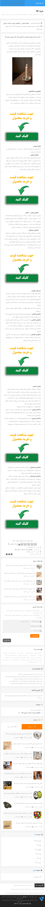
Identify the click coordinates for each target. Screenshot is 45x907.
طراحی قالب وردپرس (26, 903)
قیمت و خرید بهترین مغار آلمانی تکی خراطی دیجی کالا (29, 823)
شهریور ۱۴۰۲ (38, 849)
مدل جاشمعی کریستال (33, 662)
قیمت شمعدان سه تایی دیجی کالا (29, 660)
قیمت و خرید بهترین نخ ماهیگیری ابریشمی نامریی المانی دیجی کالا (18, 793)
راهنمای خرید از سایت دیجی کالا (23, 549)
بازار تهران (24, 897)
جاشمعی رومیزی (38, 653)
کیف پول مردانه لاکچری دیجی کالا (36, 893)
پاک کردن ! (7, 640)
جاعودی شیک (33, 655)
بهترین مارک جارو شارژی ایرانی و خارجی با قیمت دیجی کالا (28, 783)
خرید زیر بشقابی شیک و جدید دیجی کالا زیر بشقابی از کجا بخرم (19, 581)
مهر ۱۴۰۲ (39, 845)
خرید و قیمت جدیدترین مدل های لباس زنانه (23, 885)
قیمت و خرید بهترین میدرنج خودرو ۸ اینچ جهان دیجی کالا (28, 803)
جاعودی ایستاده (29, 653)
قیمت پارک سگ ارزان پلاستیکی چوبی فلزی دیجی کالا (20, 565)
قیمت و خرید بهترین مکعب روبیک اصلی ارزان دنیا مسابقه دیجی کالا (18, 813)
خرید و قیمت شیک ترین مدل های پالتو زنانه (21, 889)
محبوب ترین (11, 727)
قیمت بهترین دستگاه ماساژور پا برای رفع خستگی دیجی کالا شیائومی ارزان (19, 589)
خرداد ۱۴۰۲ (38, 863)
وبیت (20, 903)
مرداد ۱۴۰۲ (38, 854)
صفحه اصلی (25, 23)
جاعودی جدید (20, 653)
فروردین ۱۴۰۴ (37, 841)
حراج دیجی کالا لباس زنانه (38, 889)
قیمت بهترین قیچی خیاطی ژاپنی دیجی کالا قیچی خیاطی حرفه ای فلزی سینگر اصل (19, 573)
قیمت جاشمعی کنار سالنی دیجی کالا (21, 658)
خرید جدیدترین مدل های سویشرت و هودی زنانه (16, 893)
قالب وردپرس (37, 877)
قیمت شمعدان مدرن (15, 660)
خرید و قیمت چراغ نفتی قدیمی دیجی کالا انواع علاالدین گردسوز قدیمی (19, 596)
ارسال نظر (35, 636)
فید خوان (16, 903)
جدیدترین (31, 727)
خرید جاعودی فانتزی (23, 655)
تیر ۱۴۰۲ (39, 858)
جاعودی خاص (12, 653)
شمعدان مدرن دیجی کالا (36, 658)
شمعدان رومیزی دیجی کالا (11, 655)
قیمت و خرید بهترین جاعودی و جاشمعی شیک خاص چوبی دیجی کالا (22, 37)
